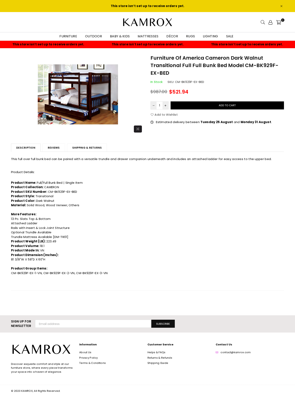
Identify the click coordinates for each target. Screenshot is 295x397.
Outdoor (93, 36)
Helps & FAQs (157, 352)
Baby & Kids (120, 36)
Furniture (68, 36)
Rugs (190, 36)
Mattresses (148, 36)
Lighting (210, 36)
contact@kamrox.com (236, 352)
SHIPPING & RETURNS (87, 148)
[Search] (263, 22)
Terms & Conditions (92, 363)
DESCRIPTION (25, 148)
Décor (172, 36)
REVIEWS (54, 148)
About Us (85, 352)
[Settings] (270, 22)
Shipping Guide (158, 363)
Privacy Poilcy (88, 358)
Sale (230, 36)
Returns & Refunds (160, 358)
